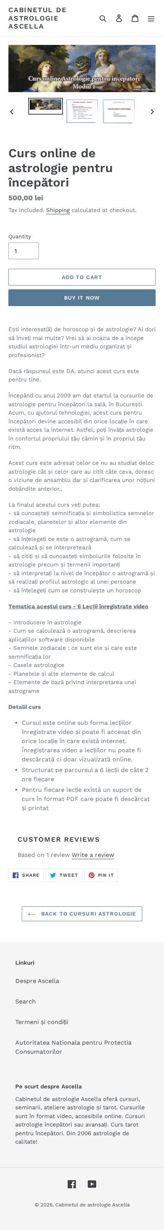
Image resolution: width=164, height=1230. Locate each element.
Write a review (93, 854)
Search (25, 1001)
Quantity (19, 236)
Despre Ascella (37, 980)
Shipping (58, 210)
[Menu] (151, 18)
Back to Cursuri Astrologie (87, 914)
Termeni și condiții (41, 1022)
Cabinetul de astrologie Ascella (37, 18)
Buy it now (82, 298)
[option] (45, 106)
